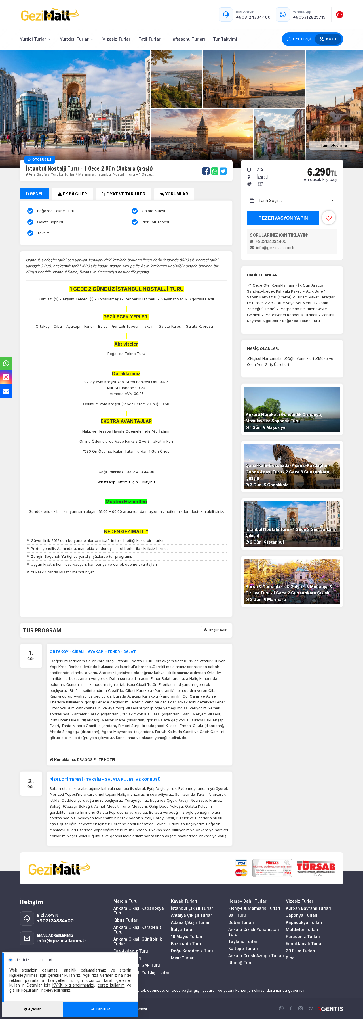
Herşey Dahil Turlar (247, 901)
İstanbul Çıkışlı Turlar (192, 908)
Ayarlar (34, 1009)
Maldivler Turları (302, 929)
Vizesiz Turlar (299, 901)
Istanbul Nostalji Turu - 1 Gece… (126, 174)
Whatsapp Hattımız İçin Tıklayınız (126, 482)
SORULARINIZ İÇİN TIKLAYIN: (279, 235)
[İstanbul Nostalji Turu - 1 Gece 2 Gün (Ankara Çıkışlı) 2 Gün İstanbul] (292, 523)
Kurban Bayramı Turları (308, 908)
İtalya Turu (181, 929)
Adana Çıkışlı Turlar (190, 922)
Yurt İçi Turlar (63, 174)
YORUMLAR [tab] (176, 193)
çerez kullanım (111, 985)
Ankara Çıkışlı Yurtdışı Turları (141, 972)
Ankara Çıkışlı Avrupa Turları (256, 955)
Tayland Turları (243, 941)
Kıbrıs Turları (125, 920)
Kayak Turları (184, 901)
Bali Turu (237, 915)
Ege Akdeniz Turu (130, 951)
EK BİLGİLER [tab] (74, 193)
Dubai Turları (241, 922)
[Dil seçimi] (339, 14)
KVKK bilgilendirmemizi (73, 985)
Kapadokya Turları (304, 922)
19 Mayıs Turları (186, 936)
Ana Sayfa (38, 174)
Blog (290, 957)
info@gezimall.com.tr (275, 247)
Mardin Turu (125, 901)
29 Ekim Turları (300, 950)
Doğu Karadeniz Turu (192, 950)
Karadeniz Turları (303, 936)
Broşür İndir (216, 630)
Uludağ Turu (240, 962)
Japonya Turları (301, 915)
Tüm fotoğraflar (334, 145)
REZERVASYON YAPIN (283, 217)
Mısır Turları (183, 957)
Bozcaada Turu (186, 943)
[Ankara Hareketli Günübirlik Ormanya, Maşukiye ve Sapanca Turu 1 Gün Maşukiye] (292, 408)
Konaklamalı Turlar (304, 943)
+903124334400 (270, 241)
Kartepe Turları (243, 948)
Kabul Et (102, 1009)
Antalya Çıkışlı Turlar (191, 915)
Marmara (86, 174)
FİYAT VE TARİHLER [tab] (125, 193)
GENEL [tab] (36, 193)
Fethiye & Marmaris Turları (254, 908)
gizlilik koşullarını (24, 990)
